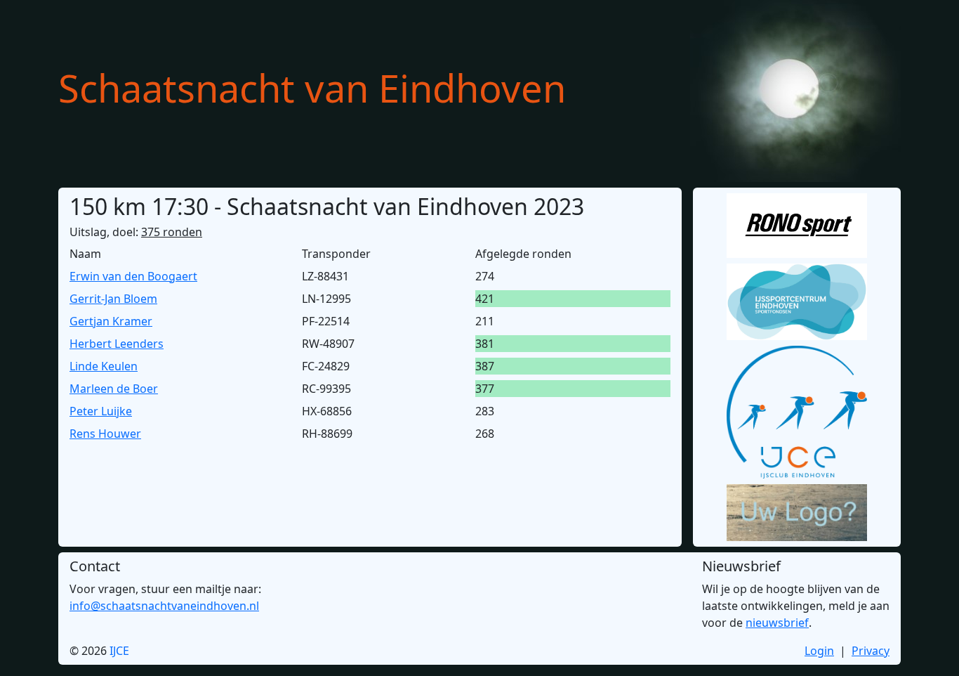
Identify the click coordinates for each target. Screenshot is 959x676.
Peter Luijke (101, 411)
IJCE (119, 650)
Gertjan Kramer (111, 321)
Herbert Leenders (117, 343)
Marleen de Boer (114, 388)
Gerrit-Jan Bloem (113, 298)
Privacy (870, 650)
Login (819, 650)
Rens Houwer (105, 433)
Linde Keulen (104, 366)
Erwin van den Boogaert (133, 276)
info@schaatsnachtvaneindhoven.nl (164, 605)
